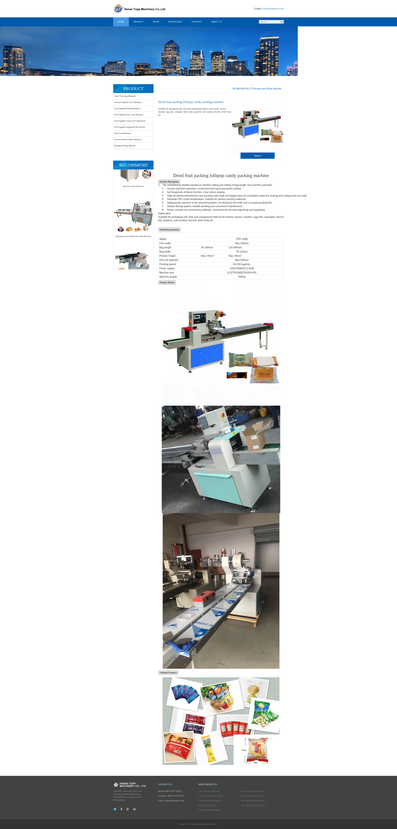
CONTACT (197, 22)
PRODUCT (139, 22)
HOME (121, 22)
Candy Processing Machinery (125, 96)
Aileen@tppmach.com (273, 8)
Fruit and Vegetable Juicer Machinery (128, 102)
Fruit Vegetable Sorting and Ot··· (253, 801)
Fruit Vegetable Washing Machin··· (211, 796)
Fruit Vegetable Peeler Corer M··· (253, 796)
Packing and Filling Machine (124, 146)
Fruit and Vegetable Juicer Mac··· (253, 791)
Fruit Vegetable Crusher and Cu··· (211, 801)
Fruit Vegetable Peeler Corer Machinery (128, 115)
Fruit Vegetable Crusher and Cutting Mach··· (130, 121)
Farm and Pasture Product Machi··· (254, 805)
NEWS (156, 22)
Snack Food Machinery (122, 133)
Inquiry (257, 155)
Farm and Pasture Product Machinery (128, 139)
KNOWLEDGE (175, 22)
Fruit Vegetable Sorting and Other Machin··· (130, 127)
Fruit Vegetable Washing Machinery (127, 108)
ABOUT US (216, 22)
